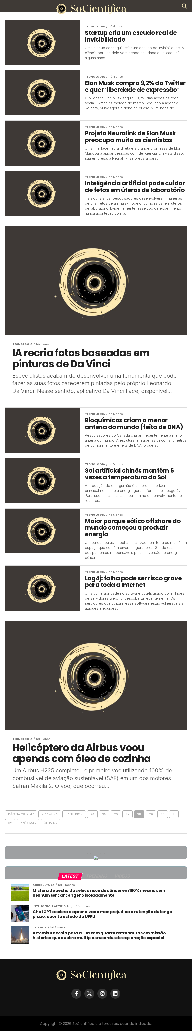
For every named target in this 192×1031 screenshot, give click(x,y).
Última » (50, 823)
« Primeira (50, 814)
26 (116, 814)
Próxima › (28, 823)
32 (10, 823)
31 (174, 814)
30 (163, 814)
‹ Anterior (74, 814)
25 (104, 814)
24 (92, 814)
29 (151, 814)
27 (128, 814)
